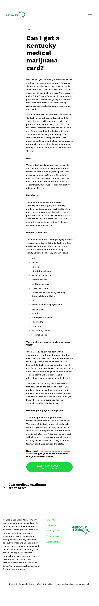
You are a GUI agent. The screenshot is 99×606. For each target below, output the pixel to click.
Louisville (51, 520)
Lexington (51, 525)
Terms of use (52, 536)
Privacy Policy (53, 541)
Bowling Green (53, 530)
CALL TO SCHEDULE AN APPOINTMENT (49, 467)
